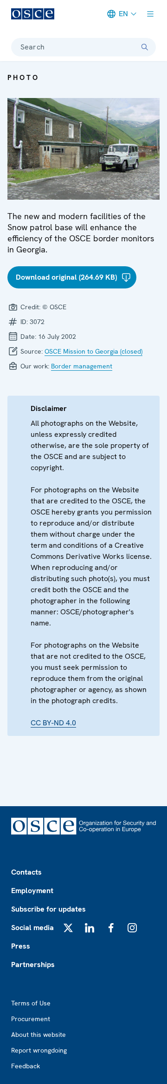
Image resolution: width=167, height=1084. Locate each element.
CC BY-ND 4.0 (53, 723)
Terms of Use (31, 1003)
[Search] (144, 47)
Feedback (25, 1066)
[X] (68, 928)
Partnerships (33, 964)
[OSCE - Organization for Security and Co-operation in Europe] (32, 13)
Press (20, 946)
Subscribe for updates (48, 909)
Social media (32, 927)
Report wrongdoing (39, 1050)
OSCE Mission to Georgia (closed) (93, 351)
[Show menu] (150, 14)
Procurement (30, 1019)
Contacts (26, 872)
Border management (81, 366)
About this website (38, 1034)
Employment (32, 890)
